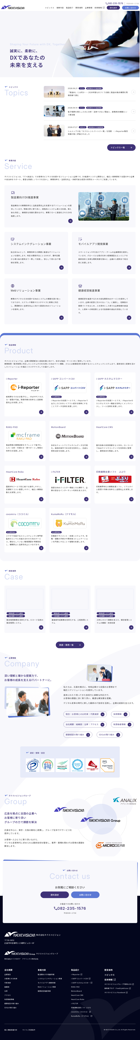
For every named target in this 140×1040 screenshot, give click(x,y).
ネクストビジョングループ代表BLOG (117, 984)
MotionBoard (76, 991)
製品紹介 (69, 7)
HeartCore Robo (77, 999)
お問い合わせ (130, 7)
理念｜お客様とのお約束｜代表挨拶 (82, 714)
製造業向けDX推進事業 (46, 974)
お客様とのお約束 (10, 978)
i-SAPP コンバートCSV (79, 978)
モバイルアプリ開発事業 (47, 983)
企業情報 (88, 7)
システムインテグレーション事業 (50, 978)
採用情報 (117, 714)
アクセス (7, 995)
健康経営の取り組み (75, 734)
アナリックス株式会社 (30, 959)
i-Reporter (75, 974)
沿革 (6, 991)
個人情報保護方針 (10, 1030)
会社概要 (8, 969)
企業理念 (7, 974)
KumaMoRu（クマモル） (80, 1016)
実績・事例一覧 (66, 644)
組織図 (6, 987)
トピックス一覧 (118, 147)
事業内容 (60, 7)
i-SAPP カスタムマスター (80, 983)
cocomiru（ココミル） (79, 1012)
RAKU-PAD (75, 987)
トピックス (49, 7)
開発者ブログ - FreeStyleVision (116, 988)
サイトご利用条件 (28, 1030)
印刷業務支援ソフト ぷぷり (81, 1008)
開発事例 (79, 7)
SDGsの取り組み (106, 734)
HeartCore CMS (77, 995)
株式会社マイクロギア (12, 959)
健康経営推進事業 (44, 991)
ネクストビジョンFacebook (114, 992)
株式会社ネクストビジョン (48, 934)
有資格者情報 (119, 724)
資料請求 (113, 7)
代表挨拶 (7, 983)
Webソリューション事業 (47, 987)
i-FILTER (74, 1003)
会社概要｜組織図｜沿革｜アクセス (82, 724)
